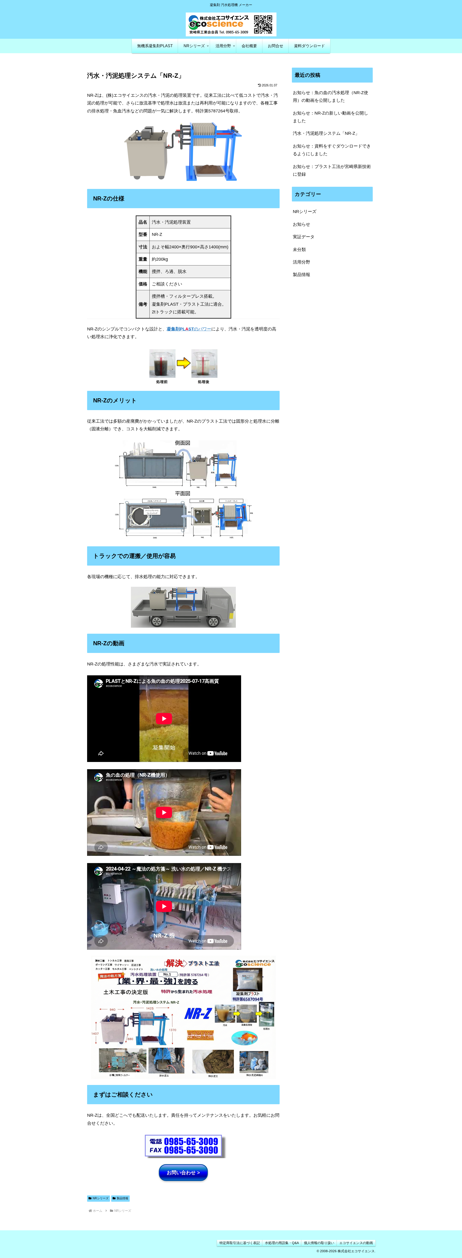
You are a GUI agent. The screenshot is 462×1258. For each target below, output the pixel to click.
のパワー (189, 329)
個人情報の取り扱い (319, 1243)
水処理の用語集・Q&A (282, 1243)
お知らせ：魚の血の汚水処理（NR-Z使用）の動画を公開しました (330, 96)
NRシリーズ (101, 1198)
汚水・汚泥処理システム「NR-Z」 (326, 133)
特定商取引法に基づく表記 (239, 1243)
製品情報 (122, 1198)
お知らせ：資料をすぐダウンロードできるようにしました (332, 150)
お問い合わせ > (183, 1172)
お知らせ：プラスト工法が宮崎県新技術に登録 (332, 170)
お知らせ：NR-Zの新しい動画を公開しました (330, 117)
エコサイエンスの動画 (356, 1243)
